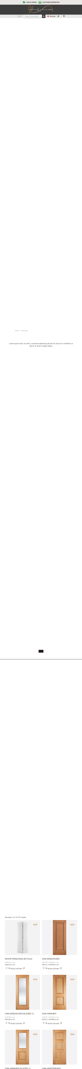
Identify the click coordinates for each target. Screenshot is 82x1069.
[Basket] (63, 16)
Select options (16, 968)
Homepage (24, 330)
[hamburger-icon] (19, 16)
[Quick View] (9, 968)
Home (17, 330)
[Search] (43, 16)
